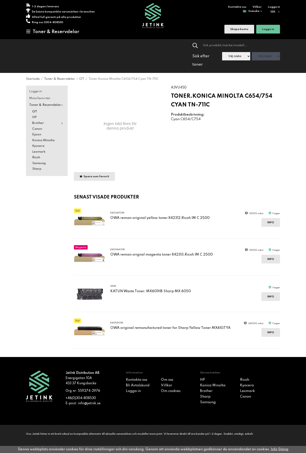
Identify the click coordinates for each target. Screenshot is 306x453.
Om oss (167, 380)
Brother (38, 123)
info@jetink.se (89, 403)
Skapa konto (239, 29)
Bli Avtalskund (137, 385)
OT (34, 111)
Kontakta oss (237, 7)
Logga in (274, 7)
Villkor (257, 7)
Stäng (283, 449)
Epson (36, 134)
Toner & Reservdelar (56, 32)
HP (34, 117)
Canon (37, 129)
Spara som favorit (95, 176)
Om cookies (170, 391)
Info (270, 222)
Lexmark (38, 151)
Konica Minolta (43, 140)
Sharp (36, 169)
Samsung (39, 163)
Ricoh (36, 157)
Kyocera (38, 146)
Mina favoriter (40, 98)
